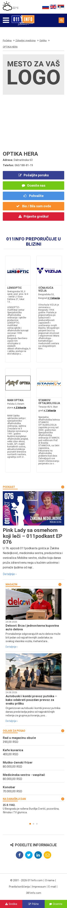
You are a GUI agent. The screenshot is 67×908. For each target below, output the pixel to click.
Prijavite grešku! (36, 216)
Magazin (11, 584)
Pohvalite (36, 196)
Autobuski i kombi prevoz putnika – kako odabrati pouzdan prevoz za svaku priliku (31, 699)
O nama (49, 880)
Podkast (9, 487)
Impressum (39, 886)
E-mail (52, 886)
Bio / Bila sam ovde (36, 206)
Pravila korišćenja (19, 886)
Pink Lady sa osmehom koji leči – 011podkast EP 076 (32, 536)
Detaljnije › (10, 574)
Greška (13, 903)
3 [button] (37, 824)
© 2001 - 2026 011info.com (26, 880)
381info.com (33, 892)
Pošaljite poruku (36, 175)
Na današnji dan (14, 798)
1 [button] (30, 824)
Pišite (35, 903)
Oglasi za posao (14, 730)
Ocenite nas (36, 185)
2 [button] (33, 824)
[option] (33, 808)
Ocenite (57, 903)
